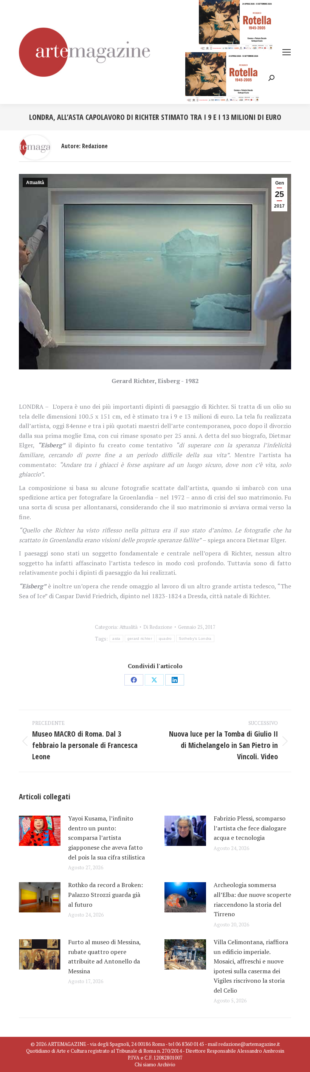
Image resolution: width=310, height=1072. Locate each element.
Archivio (166, 1064)
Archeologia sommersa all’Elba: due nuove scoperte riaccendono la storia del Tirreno (252, 899)
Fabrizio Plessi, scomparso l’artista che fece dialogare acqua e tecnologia (250, 828)
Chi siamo (145, 1064)
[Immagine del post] (39, 831)
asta (116, 638)
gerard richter (139, 638)
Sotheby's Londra (195, 638)
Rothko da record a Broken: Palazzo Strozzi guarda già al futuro (105, 894)
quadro (165, 638)
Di (157, 627)
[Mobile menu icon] (286, 52)
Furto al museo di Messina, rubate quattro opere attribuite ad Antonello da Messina (104, 956)
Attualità (35, 182)
